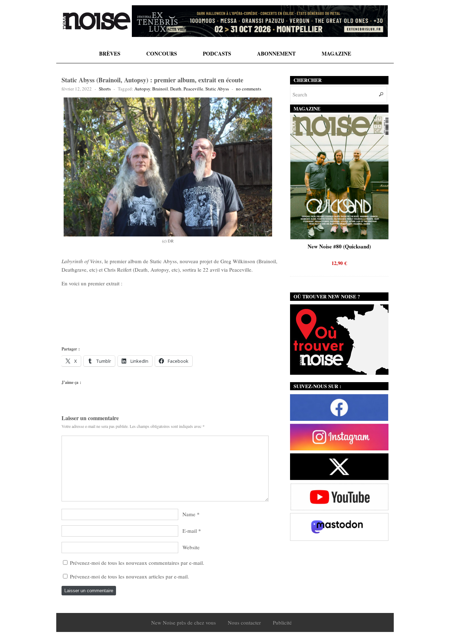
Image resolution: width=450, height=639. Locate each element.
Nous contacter (244, 622)
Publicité (282, 622)
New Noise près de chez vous (183, 622)
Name (188, 514)
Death (175, 89)
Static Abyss (217, 89)
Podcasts (217, 53)
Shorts (105, 89)
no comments (248, 89)
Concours (161, 53)
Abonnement (276, 53)
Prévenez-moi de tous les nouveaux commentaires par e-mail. (137, 562)
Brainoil (160, 89)
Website (191, 547)
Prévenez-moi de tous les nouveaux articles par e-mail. (129, 576)
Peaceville (193, 89)
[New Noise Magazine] (97, 21)
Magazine (336, 53)
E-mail (189, 530)
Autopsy (142, 89)
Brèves (109, 53)
